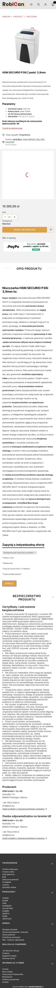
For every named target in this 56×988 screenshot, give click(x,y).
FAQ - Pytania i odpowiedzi (13, 940)
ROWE (4, 916)
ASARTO (5, 913)
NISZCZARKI (32, 17)
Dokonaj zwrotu (8, 958)
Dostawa (5, 953)
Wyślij (9, 583)
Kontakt (5, 982)
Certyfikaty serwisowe (11, 937)
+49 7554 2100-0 (10, 802)
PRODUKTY (18, 17)
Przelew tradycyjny (10, 869)
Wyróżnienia (7, 977)
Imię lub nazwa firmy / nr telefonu (16, 568)
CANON (5, 898)
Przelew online (8, 872)
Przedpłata (6, 882)
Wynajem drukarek (9, 929)
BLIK (4, 877)
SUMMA (5, 911)
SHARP (5, 901)
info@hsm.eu (8, 805)
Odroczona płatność (10, 879)
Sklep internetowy (27, 987)
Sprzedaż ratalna (9, 887)
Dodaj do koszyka (24, 229)
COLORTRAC (7, 908)
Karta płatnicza (8, 874)
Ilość (4, 212)
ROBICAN (6, 17)
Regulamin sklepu (9, 956)
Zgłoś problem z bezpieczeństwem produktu (23, 809)
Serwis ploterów (8, 935)
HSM (4, 903)
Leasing (5, 885)
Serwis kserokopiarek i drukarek (15, 932)
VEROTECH (7, 919)
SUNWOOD (6, 906)
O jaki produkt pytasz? (12, 574)
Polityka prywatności (10, 979)
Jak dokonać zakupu (10, 951)
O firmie (5, 969)
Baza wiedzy (7, 972)
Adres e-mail (8, 558)
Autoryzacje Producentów (12, 974)
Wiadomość (8, 563)
